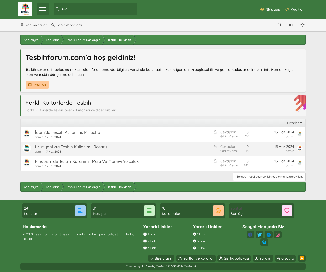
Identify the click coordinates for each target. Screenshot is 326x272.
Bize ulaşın (163, 258)
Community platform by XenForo (163, 266)
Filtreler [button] (293, 123)
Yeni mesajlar (36, 25)
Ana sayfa (285, 258)
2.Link (152, 241)
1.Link (151, 234)
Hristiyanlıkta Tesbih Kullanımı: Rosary (71, 146)
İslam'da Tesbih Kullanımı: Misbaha (67, 132)
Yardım (265, 258)
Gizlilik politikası (236, 258)
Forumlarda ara (69, 25)
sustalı (237, 208)
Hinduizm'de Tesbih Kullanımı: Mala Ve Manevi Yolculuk (87, 161)
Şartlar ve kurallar (198, 258)
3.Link (152, 248)
